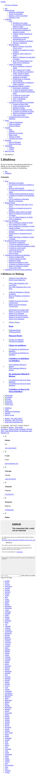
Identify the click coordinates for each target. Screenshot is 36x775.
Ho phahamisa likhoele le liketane (19, 86)
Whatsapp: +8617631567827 (14, 420)
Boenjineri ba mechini (16, 133)
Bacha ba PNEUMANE (20, 28)
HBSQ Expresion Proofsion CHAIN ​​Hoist (17, 305)
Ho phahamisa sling (25, 431)
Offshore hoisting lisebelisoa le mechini (21, 194)
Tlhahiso (11, 147)
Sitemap (11, 427)
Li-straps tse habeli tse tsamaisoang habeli (22, 246)
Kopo (10, 21)
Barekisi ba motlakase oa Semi (22, 109)
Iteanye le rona (9, 151)
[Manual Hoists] (15, 330)
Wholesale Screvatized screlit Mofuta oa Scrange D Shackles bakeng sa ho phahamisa (18, 317)
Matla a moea (13, 135)
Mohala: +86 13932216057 (13, 418)
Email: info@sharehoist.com (14, 422)
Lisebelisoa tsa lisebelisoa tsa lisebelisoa (21, 102)
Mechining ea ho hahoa (20, 23)
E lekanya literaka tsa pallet (21, 106)
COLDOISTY (9, 494)
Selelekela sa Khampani (16, 12)
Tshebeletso (8, 146)
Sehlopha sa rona (14, 17)
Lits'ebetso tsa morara (15, 138)
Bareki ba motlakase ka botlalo (22, 113)
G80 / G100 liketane (19, 99)
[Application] (11, 322)
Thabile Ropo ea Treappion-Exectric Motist (22, 80)
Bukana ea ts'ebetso (15, 144)
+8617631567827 (10, 479)
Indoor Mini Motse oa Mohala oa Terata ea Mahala (23, 83)
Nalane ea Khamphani (16, 14)
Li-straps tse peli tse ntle (20, 97)
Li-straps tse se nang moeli (21, 95)
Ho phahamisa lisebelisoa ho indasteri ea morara (22, 31)
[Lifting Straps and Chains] (20, 366)
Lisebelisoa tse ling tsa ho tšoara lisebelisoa (18, 269)
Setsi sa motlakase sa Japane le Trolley (21, 222)
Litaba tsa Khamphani (16, 122)
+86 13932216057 (10, 448)
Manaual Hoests (14, 44)
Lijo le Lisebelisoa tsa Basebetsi (23, 41)
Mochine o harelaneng (20, 43)
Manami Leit (5, 433)
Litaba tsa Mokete (14, 126)
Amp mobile (19, 427)
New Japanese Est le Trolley (22, 70)
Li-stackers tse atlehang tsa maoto (23, 111)
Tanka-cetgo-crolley (19, 115)
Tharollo (7, 128)
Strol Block (4, 429)
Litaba (7, 120)
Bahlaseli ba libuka (19, 108)
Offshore (11, 131)
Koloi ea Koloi (17, 100)
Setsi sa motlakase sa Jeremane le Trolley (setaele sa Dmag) (23, 72)
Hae (6, 8)
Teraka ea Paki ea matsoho (17, 429)
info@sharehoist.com (11, 463)
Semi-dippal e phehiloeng (21, 88)
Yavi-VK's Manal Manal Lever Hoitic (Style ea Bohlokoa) (22, 62)
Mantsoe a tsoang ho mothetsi (18, 16)
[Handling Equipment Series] (20, 351)
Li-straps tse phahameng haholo (23, 90)
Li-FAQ (11, 149)
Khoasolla (8, 140)
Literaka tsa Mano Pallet (20, 104)
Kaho (10, 129)
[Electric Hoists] (16, 339)
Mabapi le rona (9, 10)
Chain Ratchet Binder (11, 431)
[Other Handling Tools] (20, 382)
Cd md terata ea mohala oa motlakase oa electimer (21, 76)
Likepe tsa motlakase (15, 64)
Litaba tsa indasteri (15, 124)
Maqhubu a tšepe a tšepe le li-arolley (20, 212)
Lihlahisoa (8, 19)
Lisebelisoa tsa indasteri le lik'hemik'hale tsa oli (21, 38)
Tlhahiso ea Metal (14, 137)
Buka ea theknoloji (15, 142)
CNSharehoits (9, 510)
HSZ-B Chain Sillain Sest (17, 280)
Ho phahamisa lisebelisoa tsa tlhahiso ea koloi (22, 25)
